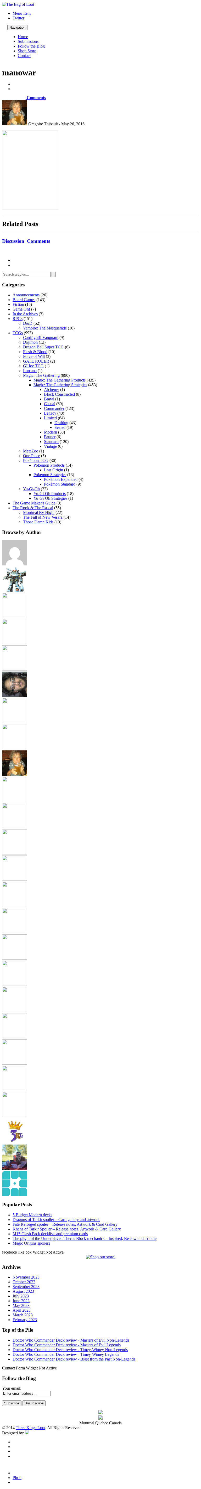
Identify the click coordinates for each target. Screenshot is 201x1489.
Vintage (50, 446)
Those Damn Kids (38, 522)
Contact (24, 55)
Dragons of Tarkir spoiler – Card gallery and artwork (56, 1219)
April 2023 (22, 1310)
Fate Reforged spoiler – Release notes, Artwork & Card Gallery (65, 1224)
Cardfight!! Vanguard (40, 337)
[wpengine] (14, 1194)
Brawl (49, 399)
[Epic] (14, 669)
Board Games (24, 299)
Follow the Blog (31, 46)
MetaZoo (30, 451)
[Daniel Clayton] (14, 643)
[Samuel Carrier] (14, 1037)
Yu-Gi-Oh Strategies (50, 498)
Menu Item (22, 13)
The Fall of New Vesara (43, 517)
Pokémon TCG (35, 460)
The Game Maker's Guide (34, 503)
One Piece (31, 456)
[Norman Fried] (14, 958)
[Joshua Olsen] (14, 827)
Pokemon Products (49, 465)
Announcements (26, 295)
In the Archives (25, 314)
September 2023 (26, 1286)
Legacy (50, 413)
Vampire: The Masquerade (45, 328)
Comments (36, 97)
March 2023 (23, 1315)
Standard (51, 441)
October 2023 (24, 1282)
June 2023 (21, 1301)
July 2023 (21, 1296)
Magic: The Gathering (41, 375)
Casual (49, 403)
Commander (54, 408)
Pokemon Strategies (50, 474)
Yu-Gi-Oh (31, 489)
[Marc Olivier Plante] (14, 905)
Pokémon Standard (59, 484)
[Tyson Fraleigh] (14, 1168)
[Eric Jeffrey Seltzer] (14, 695)
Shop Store (27, 51)
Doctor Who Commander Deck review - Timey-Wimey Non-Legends (70, 1349)
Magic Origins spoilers (31, 1243)
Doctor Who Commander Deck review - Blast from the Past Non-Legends (74, 1359)
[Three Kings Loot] (14, 1142)
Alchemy (51, 389)
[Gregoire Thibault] (14, 774)
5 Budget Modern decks (32, 1215)
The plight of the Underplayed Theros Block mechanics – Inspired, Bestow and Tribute (85, 1238)
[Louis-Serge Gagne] (14, 879)
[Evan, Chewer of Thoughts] (14, 721)
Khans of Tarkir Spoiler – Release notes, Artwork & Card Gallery (67, 1229)
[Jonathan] (14, 800)
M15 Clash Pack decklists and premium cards (50, 1234)
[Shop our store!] (100, 1257)
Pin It (17, 1477)
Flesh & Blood (35, 351)
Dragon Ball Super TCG (43, 347)
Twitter (18, 18)
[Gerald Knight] (14, 748)
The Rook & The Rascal (33, 508)
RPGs (18, 318)
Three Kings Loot (30, 1427)
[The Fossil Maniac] (14, 1089)
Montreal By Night (38, 512)
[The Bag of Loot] (14, 1063)
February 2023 (25, 1319)
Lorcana (30, 370)
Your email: (11, 1388)
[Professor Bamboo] (14, 984)
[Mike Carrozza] (14, 932)
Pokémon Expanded (60, 479)
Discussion (26, 241)
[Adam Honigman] (14, 564)
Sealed (59, 427)
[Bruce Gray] (14, 590)
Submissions (28, 41)
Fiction (18, 304)
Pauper (49, 437)
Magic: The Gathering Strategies (60, 385)
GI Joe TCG (33, 366)
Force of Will (34, 356)
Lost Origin (53, 470)
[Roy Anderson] (14, 1010)
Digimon (30, 342)
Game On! (21, 309)
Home (23, 36)
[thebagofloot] (14, 1116)
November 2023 (26, 1277)
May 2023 (21, 1305)
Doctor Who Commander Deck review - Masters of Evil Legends (67, 1345)
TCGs (18, 333)
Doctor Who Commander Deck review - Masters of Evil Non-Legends (71, 1340)
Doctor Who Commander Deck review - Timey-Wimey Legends (66, 1354)
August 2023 (23, 1291)
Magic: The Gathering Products (60, 380)
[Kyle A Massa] (14, 853)
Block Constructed (59, 394)
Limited (50, 418)
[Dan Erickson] (14, 616)
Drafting (61, 422)
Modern (50, 432)
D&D (27, 323)
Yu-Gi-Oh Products (50, 493)
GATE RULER (36, 361)
